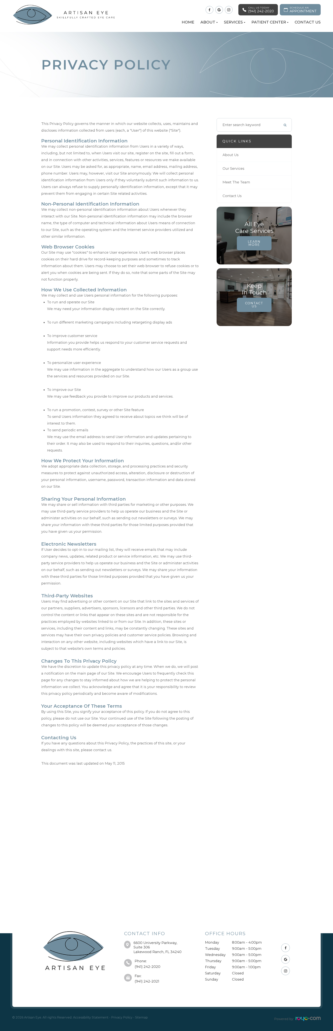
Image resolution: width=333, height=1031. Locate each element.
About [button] (207, 22)
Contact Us (308, 22)
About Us (231, 155)
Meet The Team (236, 182)
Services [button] (233, 22)
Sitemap (141, 1017)
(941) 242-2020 (147, 967)
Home (188, 22)
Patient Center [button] (268, 22)
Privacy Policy (121, 1017)
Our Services (233, 168)
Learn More (254, 243)
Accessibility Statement (90, 1017)
